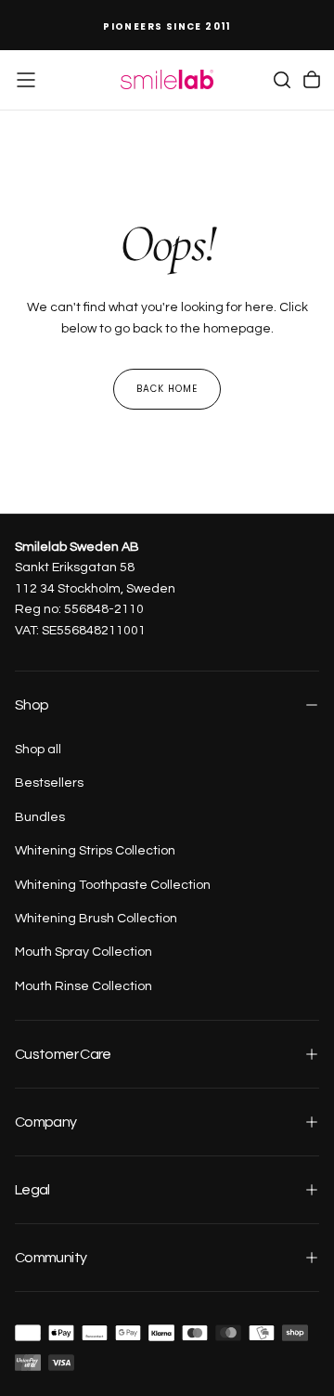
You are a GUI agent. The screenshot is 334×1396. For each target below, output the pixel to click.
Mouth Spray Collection (83, 952)
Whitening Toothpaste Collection (113, 885)
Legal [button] (32, 1189)
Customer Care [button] (63, 1054)
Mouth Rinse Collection (83, 986)
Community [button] (50, 1257)
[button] (26, 80)
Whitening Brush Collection (96, 918)
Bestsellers (49, 782)
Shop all (38, 749)
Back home (167, 389)
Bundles (40, 817)
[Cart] (312, 80)
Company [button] (46, 1122)
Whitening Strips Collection (95, 850)
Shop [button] (31, 705)
